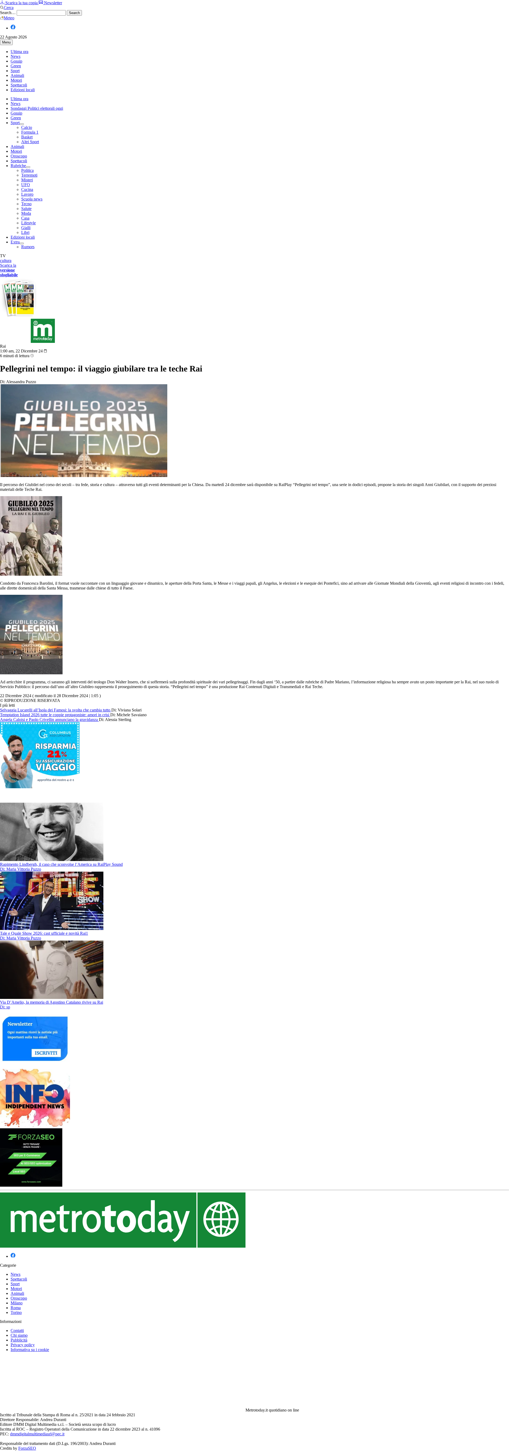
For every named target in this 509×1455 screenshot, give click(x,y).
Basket (27, 137)
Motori (16, 80)
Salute (26, 208)
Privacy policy (23, 1345)
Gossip (16, 61)
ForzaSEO (27, 1448)
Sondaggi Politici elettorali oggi (37, 108)
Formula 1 (29, 132)
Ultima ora (19, 51)
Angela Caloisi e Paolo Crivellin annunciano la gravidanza (49, 719)
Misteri (27, 180)
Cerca (9, 7)
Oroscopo (19, 156)
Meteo (9, 18)
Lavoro (27, 194)
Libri (25, 232)
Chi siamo (19, 1335)
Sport (15, 70)
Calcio (26, 127)
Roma (16, 1307)
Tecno (26, 204)
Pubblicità (19, 1340)
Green (16, 66)
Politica (27, 170)
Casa (25, 218)
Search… (8, 12)
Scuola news (31, 199)
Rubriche (18, 165)
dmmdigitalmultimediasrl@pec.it (37, 1434)
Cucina (27, 189)
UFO (25, 184)
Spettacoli (19, 85)
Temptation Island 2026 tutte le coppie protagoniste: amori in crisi (55, 715)
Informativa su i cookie (30, 1349)
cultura (5, 260)
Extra (15, 242)
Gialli (25, 227)
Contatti (17, 1330)
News (15, 56)
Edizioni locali (23, 90)
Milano (17, 1303)
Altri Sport (30, 141)
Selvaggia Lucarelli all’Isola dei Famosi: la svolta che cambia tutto (55, 710)
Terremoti (29, 175)
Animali (17, 75)
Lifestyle (28, 223)
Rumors (27, 246)
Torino (16, 1312)
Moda (26, 213)
